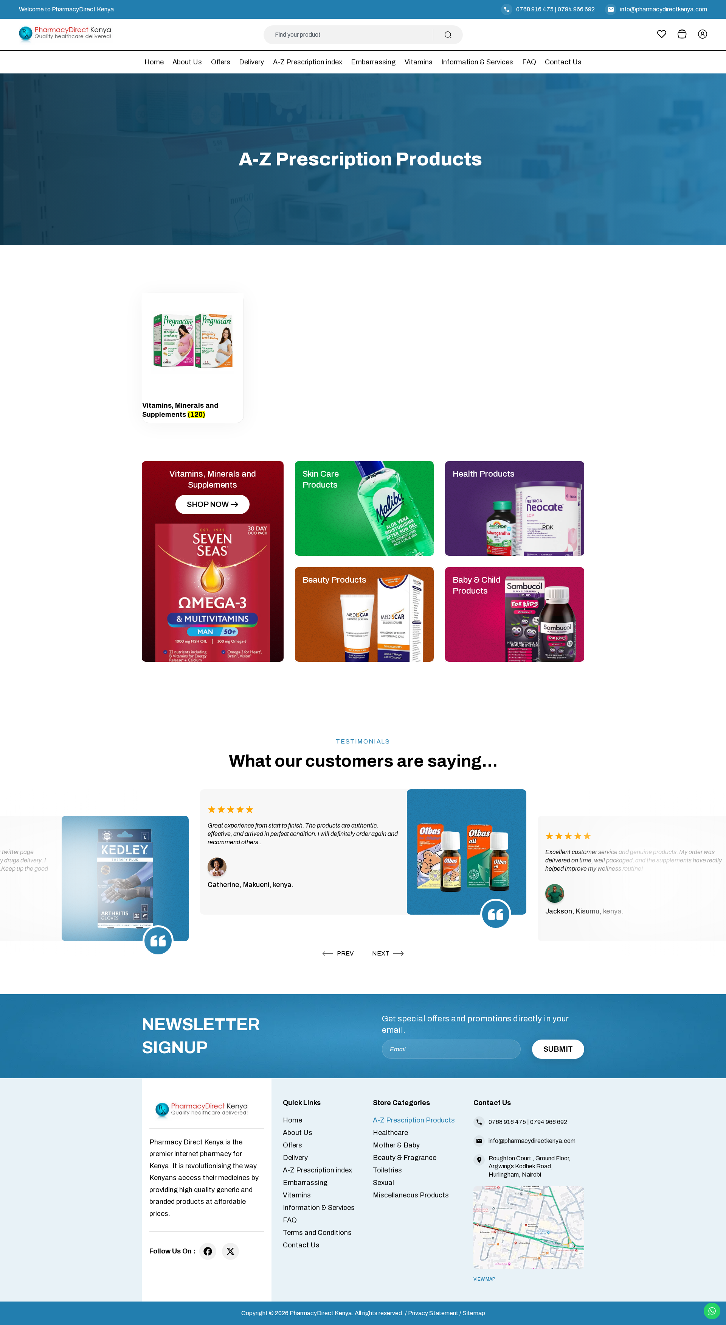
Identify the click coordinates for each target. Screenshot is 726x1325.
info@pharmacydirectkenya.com (663, 9)
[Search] (448, 35)
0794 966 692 (576, 9)
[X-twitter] (230, 1251)
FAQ (529, 62)
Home (154, 62)
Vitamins (419, 62)
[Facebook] (207, 1251)
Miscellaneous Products (411, 1195)
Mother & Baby (396, 1145)
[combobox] (354, 35)
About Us (187, 62)
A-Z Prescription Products (414, 1120)
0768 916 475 (535, 9)
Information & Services (477, 62)
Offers (220, 62)
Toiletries (387, 1170)
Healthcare (390, 1132)
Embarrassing (373, 62)
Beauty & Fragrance (404, 1157)
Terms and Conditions (317, 1232)
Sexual (383, 1182)
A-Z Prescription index (307, 62)
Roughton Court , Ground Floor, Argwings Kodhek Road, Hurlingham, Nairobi (530, 1166)
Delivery (251, 62)
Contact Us (563, 62)
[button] (338, 953)
